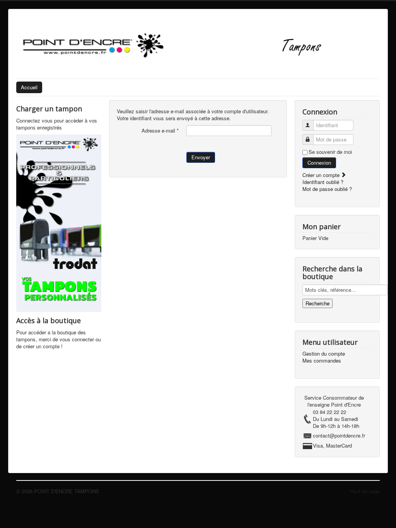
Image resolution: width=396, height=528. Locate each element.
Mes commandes (321, 360)
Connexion (319, 162)
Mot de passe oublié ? (327, 188)
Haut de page (365, 491)
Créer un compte (321, 175)
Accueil (29, 87)
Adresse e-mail (160, 130)
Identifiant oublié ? (322, 182)
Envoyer (200, 157)
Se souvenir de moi (330, 151)
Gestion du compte (323, 353)
